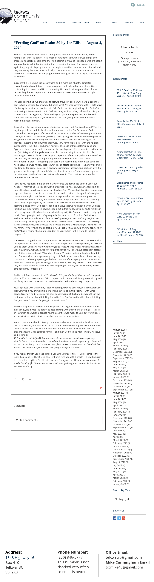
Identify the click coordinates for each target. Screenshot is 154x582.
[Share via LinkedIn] (29, 379)
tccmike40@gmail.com (124, 567)
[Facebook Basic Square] (114, 518)
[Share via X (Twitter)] (22, 379)
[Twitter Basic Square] (119, 518)
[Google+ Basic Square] (123, 518)
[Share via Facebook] (15, 379)
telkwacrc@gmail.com (124, 557)
